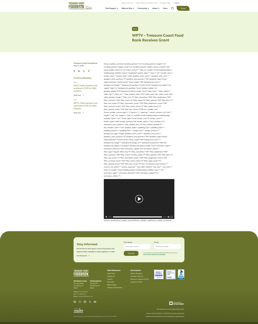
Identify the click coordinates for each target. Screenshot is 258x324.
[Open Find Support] (117, 8)
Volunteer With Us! (137, 276)
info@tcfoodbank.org (85, 296)
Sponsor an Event (136, 282)
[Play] (106, 217)
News (135, 29)
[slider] (137, 216)
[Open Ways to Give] (133, 8)
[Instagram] (80, 302)
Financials (110, 282)
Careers (110, 279)
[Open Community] (148, 8)
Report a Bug (111, 285)
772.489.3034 (83, 292)
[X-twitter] (90, 302)
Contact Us (111, 276)
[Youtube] (95, 302)
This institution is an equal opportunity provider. (170, 309)
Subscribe (131, 253)
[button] (139, 199)
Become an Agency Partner (140, 279)
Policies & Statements (114, 287)
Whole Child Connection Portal (146, 3)
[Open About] (159, 8)
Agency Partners (127, 3)
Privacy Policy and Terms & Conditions (154, 254)
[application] (139, 199)
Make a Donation (136, 273)
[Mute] (168, 217)
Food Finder (111, 273)
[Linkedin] (85, 302)
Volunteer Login (164, 3)
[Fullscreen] (172, 217)
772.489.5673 (81, 294)
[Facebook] (75, 302)
